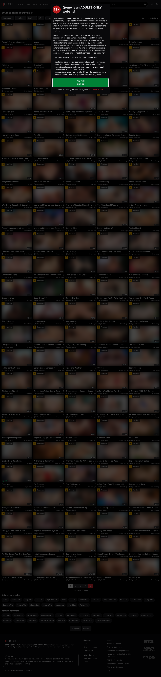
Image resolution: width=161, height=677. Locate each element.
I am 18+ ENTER (81, 82)
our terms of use (96, 89)
